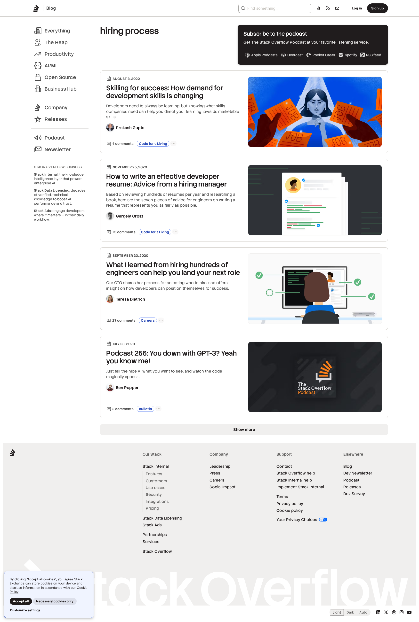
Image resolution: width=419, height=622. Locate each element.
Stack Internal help (294, 480)
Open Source (60, 77)
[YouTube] (409, 612)
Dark (350, 612)
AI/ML (51, 65)
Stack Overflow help (295, 473)
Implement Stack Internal (300, 487)
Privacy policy (289, 503)
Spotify (351, 55)
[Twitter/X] (386, 612)
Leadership (220, 466)
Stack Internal (156, 466)
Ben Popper (127, 387)
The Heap (56, 42)
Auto (363, 612)
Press (215, 473)
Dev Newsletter (357, 473)
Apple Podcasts (264, 55)
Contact (284, 466)
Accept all (21, 601)
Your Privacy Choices (297, 519)
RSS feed (373, 55)
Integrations (157, 501)
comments (123, 143)
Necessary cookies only (54, 601)
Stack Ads (152, 525)
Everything (57, 31)
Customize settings (25, 610)
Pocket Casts (324, 55)
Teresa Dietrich (130, 299)
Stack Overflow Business (58, 167)
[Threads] (394, 612)
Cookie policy (289, 510)
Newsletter (58, 149)
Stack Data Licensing (162, 518)
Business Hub (61, 89)
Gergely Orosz (129, 216)
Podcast (55, 138)
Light (337, 612)
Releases (56, 119)
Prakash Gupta (130, 127)
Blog (347, 466)
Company (56, 107)
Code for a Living (153, 143)
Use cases (155, 487)
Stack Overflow (157, 551)
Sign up (377, 8)
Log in (357, 8)
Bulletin (145, 409)
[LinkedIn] (378, 612)
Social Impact (222, 487)
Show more (244, 429)
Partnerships (155, 534)
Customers (156, 480)
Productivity (59, 54)
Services (151, 541)
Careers (148, 320)
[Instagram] (401, 612)
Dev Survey (354, 493)
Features (154, 473)
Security (154, 494)
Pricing (152, 508)
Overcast (295, 55)
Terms (282, 496)
